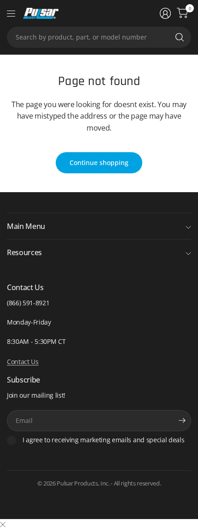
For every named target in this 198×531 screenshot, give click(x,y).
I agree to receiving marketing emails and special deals (103, 440)
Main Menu (26, 226)
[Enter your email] (182, 420)
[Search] (179, 37)
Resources (24, 252)
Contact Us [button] (23, 361)
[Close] (3, 524)
